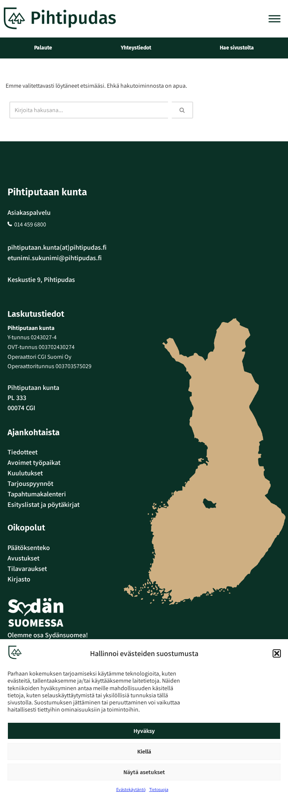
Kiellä (144, 751)
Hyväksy (144, 731)
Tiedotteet (23, 452)
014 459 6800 (30, 224)
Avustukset (23, 558)
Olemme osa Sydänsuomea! (48, 635)
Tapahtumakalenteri (37, 494)
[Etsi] (182, 110)
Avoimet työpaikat (34, 462)
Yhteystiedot (136, 48)
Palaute (43, 48)
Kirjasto (19, 579)
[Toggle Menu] (274, 18)
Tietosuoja (158, 789)
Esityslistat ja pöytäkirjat (44, 504)
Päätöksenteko (29, 547)
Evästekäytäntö (131, 789)
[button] (276, 653)
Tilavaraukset (27, 568)
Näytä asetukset (144, 772)
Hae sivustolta (237, 48)
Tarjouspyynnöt (30, 483)
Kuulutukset (25, 473)
